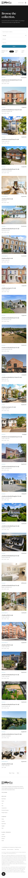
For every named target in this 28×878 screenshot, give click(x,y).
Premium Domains (5, 810)
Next (18, 773)
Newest (11, 51)
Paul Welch (4, 823)
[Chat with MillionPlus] (3, 874)
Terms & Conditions (10, 849)
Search (14, 46)
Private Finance (4, 812)
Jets (2, 803)
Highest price (16, 51)
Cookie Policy (17, 849)
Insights (3, 826)
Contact (3, 821)
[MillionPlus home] (6, 2)
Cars (2, 805)
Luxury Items (4, 808)
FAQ (2, 828)
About (3, 819)
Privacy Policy (4, 849)
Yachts (3, 801)
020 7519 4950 (21, 2)
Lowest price (23, 51)
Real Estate (4, 798)
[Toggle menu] (25, 3)
